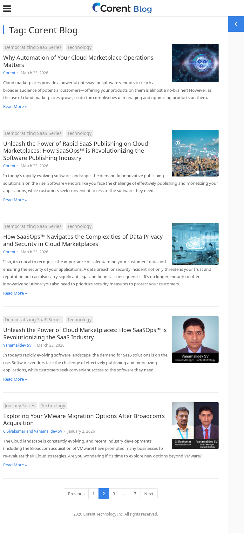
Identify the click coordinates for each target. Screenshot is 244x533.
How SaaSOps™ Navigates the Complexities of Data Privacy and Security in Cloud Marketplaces (83, 240)
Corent (9, 73)
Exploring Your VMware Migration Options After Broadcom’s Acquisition (84, 419)
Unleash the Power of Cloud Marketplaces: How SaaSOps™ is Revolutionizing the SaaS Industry (85, 333)
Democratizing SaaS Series (33, 47)
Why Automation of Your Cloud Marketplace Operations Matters (78, 61)
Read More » (15, 106)
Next (148, 493)
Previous (76, 493)
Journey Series (20, 406)
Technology (79, 47)
